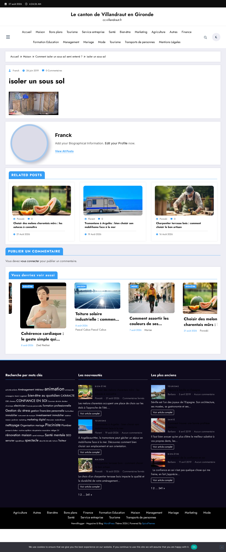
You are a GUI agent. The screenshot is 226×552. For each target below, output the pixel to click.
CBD (7, 387)
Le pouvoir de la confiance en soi (186, 443)
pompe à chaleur (11, 416)
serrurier (9, 426)
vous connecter (30, 261)
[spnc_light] (216, 37)
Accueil (26, 32)
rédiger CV (55, 416)
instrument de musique (26, 401)
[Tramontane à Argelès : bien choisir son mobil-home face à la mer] (112, 200)
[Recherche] (205, 37)
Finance (186, 32)
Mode (101, 42)
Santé (112, 32)
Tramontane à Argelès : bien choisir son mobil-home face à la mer (109, 225)
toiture (54, 426)
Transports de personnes (140, 42)
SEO (68, 421)
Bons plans (55, 32)
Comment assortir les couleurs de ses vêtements (93, 321)
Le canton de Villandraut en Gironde (112, 14)
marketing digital (36, 405)
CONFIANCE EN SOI (31, 386)
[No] (222, 547)
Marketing (141, 32)
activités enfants (11, 375)
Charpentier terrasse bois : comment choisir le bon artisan (178, 225)
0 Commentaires (54, 70)
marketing (22, 405)
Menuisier (50, 405)
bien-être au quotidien (44, 380)
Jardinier (15, 405)
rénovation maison (18, 420)
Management (71, 42)
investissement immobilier (50, 401)
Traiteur (62, 426)
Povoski (20, 218)
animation (54, 374)
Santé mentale (55, 420)
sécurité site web (45, 426)
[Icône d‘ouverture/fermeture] (7, 37)
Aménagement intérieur (31, 375)
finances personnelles (34, 391)
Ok (194, 547)
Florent (91, 218)
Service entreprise (93, 32)
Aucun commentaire (132, 418)
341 (88, 480)
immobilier (11, 401)
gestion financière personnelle (47, 396)
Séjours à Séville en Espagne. (184, 375)
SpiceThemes (148, 508)
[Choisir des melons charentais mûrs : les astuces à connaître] (41, 200)
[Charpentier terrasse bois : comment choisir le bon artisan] (184, 200)
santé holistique (38, 421)
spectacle (32, 425)
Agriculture (158, 32)
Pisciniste (53, 410)
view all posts (64, 151)
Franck (16, 70)
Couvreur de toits (54, 387)
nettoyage (12, 410)
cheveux (13, 387)
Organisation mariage (32, 411)
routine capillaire (25, 416)
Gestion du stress (17, 395)
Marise (92, 330)
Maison (40, 32)
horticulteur (69, 396)
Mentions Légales (169, 42)
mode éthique (60, 405)
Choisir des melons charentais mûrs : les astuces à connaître (37, 225)
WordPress (109, 508)
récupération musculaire (41, 416)
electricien (19, 391)
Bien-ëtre (125, 32)
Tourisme (72, 32)
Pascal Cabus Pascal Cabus (34, 330)
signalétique (19, 426)
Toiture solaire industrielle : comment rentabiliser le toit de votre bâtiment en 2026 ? (40, 316)
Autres (173, 32)
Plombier (66, 411)
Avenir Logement (21, 381)
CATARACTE (68, 381)
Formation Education (46, 42)
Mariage (88, 42)
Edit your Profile (116, 143)
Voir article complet (89, 399)
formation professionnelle (57, 391)
